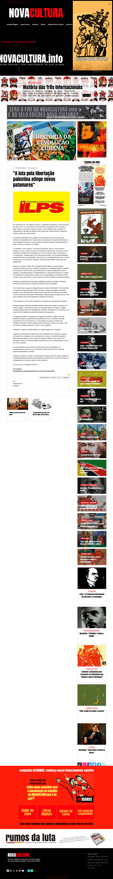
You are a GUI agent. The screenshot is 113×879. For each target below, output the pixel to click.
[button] (110, 4)
